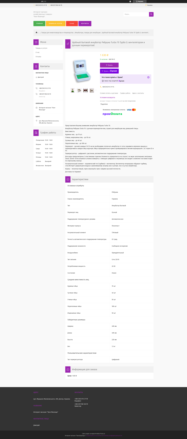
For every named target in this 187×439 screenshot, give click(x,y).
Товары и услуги (55, 23)
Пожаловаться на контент (94, 435)
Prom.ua (102, 433)
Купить (110, 65)
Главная (39, 23)
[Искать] (151, 14)
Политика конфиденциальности (112, 435)
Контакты (85, 23)
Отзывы (38, 56)
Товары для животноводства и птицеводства (57, 32)
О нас (72, 23)
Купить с (107, 71)
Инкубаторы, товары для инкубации (87, 32)
